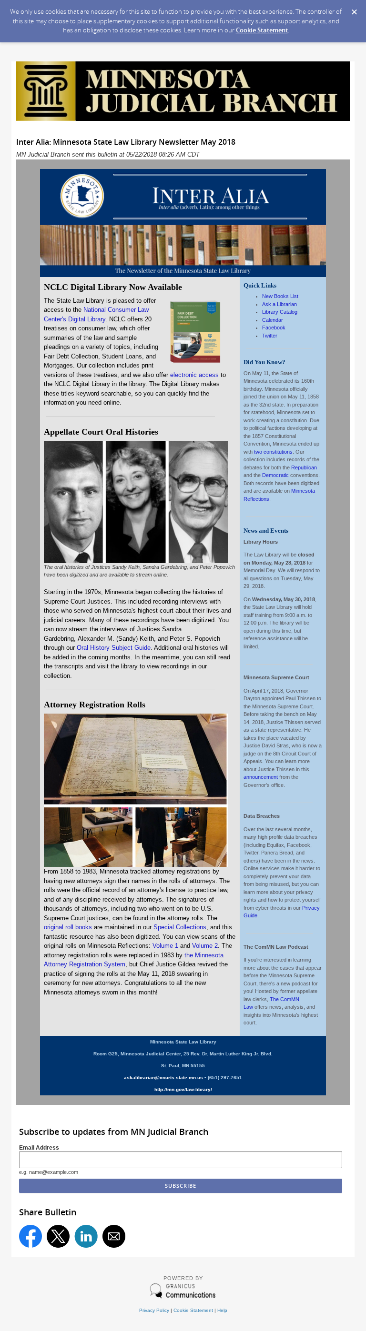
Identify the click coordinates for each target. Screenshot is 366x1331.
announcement (261, 777)
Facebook (273, 327)
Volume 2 (205, 945)
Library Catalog (280, 312)
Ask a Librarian (279, 304)
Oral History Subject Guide (114, 647)
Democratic (275, 475)
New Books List (280, 296)
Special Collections (179, 927)
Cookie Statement (262, 30)
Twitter (269, 335)
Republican (304, 467)
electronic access (194, 374)
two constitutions (273, 452)
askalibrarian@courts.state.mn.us (163, 1077)
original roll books (68, 927)
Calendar (272, 320)
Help (222, 1310)
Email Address (39, 1147)
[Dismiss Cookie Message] (354, 9)
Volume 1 (165, 945)
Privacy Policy (154, 1310)
